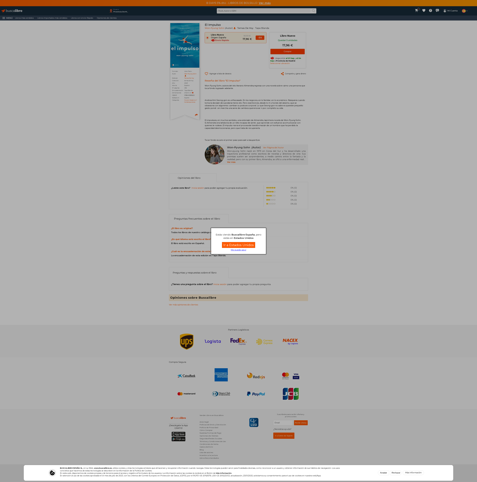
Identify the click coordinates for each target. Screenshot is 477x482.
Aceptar (383, 473)
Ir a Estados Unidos (238, 245)
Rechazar (396, 473)
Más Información (413, 472)
